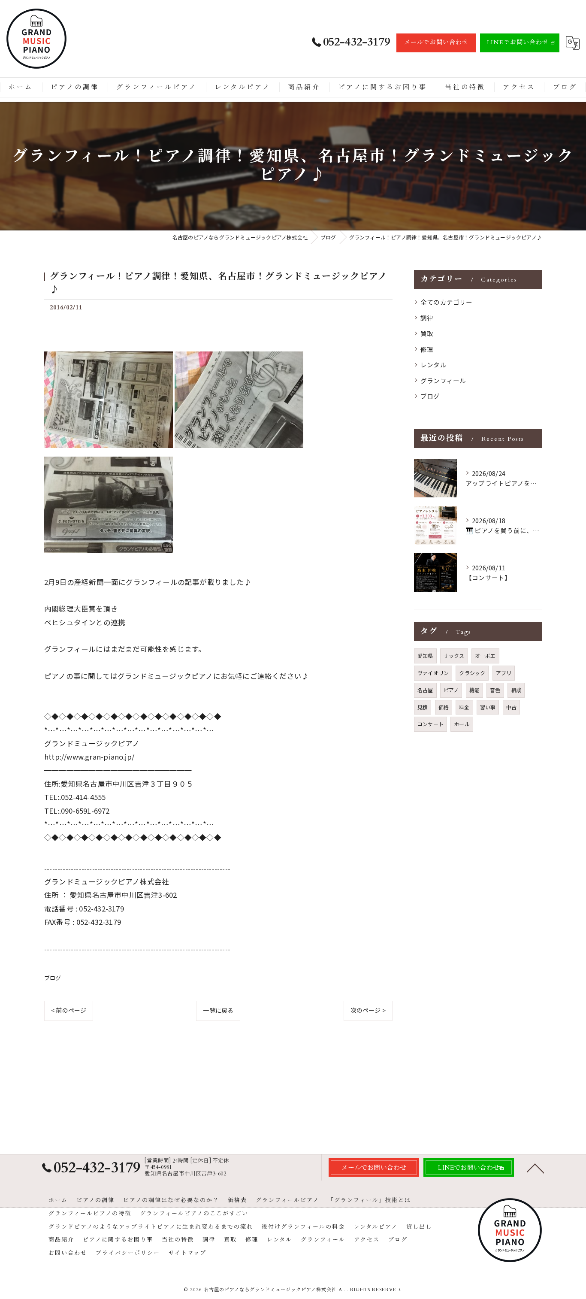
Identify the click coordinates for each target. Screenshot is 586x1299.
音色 (495, 689)
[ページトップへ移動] (535, 1167)
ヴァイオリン (433, 672)
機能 (474, 689)
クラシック (472, 672)
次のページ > (368, 1010)
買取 (426, 333)
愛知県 (425, 655)
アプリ (504, 672)
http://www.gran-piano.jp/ (89, 756)
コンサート (430, 723)
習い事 (488, 707)
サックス (454, 655)
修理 (426, 349)
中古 (511, 707)
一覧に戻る (218, 1010)
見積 (422, 707)
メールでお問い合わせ (436, 42)
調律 (426, 317)
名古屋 (425, 689)
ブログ (52, 978)
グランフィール (443, 380)
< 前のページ (68, 1010)
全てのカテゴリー (446, 301)
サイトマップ (187, 1253)
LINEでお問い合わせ (518, 42)
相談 (516, 689)
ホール (462, 723)
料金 (464, 707)
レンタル (433, 364)
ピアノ (451, 689)
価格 (443, 707)
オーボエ (485, 655)
